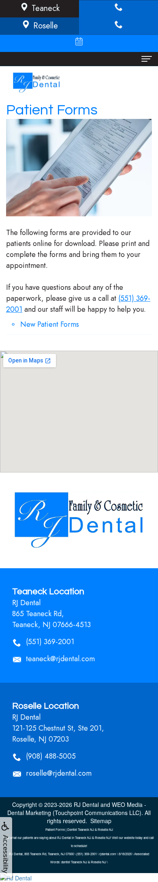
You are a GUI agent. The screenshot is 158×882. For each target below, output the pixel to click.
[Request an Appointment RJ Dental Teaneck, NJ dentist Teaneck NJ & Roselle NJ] (79, 43)
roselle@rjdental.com (59, 773)
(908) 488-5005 (51, 756)
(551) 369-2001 (50, 641)
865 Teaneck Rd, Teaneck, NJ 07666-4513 (51, 619)
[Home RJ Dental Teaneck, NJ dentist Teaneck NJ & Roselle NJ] (79, 520)
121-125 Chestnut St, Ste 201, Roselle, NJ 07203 (58, 733)
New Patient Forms (49, 324)
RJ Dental (86, 804)
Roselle (45, 26)
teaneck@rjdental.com (60, 658)
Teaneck (46, 8)
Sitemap (100, 821)
